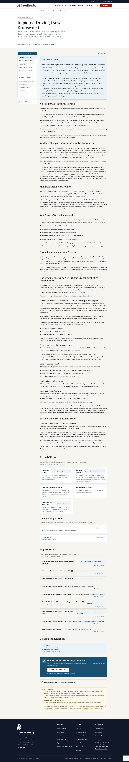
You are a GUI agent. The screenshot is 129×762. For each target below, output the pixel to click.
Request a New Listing (101, 736)
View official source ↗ (100, 565)
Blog (58, 743)
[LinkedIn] (21, 747)
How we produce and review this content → (44, 44)
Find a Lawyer (105, 5)
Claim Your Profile (99, 729)
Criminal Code (84, 88)
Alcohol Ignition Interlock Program (26, 73)
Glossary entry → (101, 528)
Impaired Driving (87, 296)
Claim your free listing (101, 746)
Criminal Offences (60, 5)
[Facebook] (24, 747)
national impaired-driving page (82, 73)
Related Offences (23, 84)
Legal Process (72, 5)
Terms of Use (79, 743)
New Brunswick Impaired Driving (26, 60)
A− (96, 1)
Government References (24, 93)
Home (19, 11)
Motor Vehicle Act (61, 115)
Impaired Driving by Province (40, 11)
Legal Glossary (60, 736)
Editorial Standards (107, 1)
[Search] (97, 5)
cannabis (78, 91)
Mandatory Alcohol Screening (25, 67)
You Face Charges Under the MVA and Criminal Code (27, 63)
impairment (46, 88)
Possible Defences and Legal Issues (26, 81)
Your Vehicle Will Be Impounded (26, 70)
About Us (78, 729)
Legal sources (22, 90)
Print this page (102, 53)
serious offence (52, 172)
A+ (99, 1)
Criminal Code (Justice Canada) (65, 747)
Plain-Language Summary (25, 57)
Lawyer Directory (61, 739)
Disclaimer (78, 750)
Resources (89, 5)
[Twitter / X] (18, 747)
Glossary (81, 5)
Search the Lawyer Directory (57, 670)
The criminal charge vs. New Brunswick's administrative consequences (25, 77)
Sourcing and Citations (82, 736)
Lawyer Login (98, 732)
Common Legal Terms (24, 87)
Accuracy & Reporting (81, 739)
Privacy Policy (79, 747)
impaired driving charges (71, 109)
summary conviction (69, 174)
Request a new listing (101, 749)
